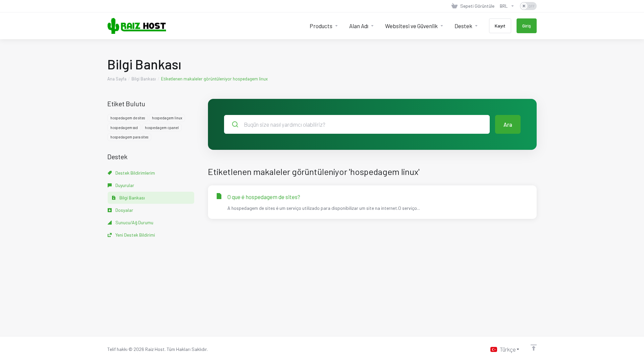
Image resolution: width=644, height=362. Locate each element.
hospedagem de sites (127, 118)
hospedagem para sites (129, 137)
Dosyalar (123, 210)
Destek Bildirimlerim (134, 173)
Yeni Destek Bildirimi (134, 235)
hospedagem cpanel (162, 127)
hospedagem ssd (124, 127)
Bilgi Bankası (143, 78)
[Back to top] (533, 347)
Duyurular (124, 185)
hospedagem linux (167, 118)
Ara (507, 124)
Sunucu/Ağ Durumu (133, 222)
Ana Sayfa (116, 78)
